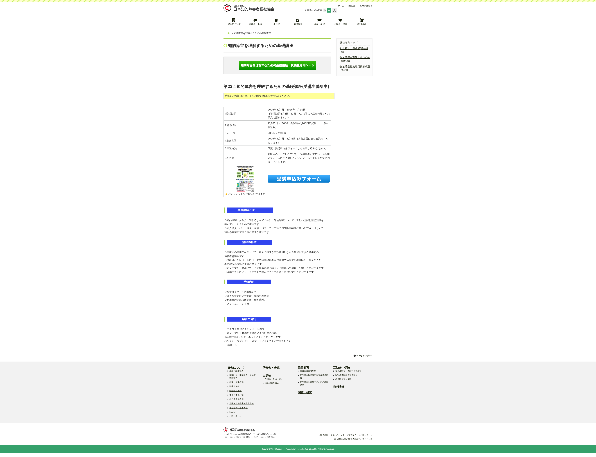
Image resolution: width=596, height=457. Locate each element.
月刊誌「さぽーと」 (274, 379)
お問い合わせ (366, 6)
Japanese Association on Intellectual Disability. (297, 449)
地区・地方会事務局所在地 (241, 403)
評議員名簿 (234, 386)
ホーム (341, 6)
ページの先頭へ (364, 355)
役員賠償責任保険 (343, 379)
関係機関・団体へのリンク (332, 435)
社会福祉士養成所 (308, 371)
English (232, 412)
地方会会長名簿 (236, 399)
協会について (234, 24)
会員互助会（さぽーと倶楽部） (349, 371)
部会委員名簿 (235, 390)
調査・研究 (319, 24)
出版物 (276, 24)
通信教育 (298, 24)
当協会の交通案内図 (238, 407)
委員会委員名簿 (236, 395)
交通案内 (352, 6)
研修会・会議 (255, 24)
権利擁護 (361, 24)
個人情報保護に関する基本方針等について (353, 439)
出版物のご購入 (272, 383)
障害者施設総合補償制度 (346, 375)
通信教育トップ (348, 42)
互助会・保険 (340, 24)
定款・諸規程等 (236, 371)
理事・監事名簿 (236, 382)
